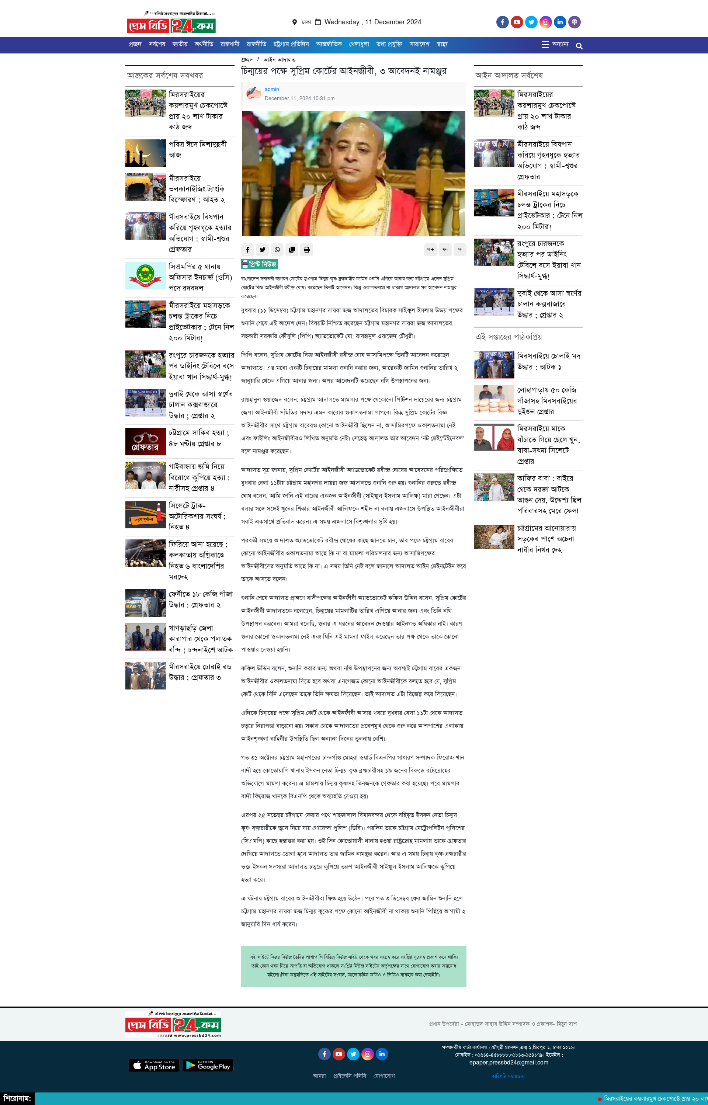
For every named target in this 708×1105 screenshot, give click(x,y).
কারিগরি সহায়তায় (509, 1076)
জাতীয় (180, 44)
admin (272, 90)
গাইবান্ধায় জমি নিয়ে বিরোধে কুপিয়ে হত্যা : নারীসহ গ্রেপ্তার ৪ (199, 478)
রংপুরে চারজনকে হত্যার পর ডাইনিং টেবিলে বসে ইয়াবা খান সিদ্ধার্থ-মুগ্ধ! (202, 366)
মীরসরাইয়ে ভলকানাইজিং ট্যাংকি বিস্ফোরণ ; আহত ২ (197, 189)
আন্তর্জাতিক (329, 44)
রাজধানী (230, 44)
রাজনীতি (256, 44)
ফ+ (430, 249)
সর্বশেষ (157, 44)
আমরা (319, 1076)
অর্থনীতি (204, 44)
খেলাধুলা (359, 44)
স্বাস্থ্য (442, 44)
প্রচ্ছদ (135, 44)
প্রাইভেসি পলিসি (349, 1076)
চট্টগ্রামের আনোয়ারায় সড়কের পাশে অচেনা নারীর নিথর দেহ (546, 539)
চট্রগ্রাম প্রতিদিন (291, 44)
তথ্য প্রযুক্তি (389, 44)
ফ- (445, 249)
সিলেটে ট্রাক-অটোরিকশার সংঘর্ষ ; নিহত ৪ (197, 517)
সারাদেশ (419, 44)
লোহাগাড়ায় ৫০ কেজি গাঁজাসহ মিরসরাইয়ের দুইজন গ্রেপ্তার (547, 401)
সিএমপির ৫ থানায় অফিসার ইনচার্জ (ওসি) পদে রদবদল (200, 278)
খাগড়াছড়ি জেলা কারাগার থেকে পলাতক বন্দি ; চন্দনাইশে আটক (201, 639)
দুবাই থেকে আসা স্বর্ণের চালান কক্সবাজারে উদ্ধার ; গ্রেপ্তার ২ (201, 405)
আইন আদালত (279, 60)
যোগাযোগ (384, 1076)
